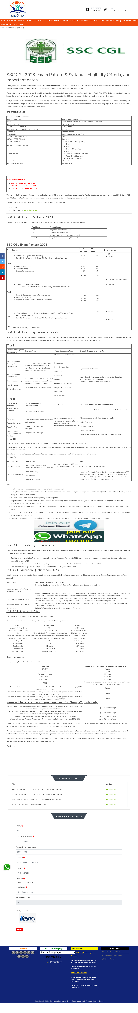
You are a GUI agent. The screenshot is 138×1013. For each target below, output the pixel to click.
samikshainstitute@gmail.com (119, 11)
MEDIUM (19, 879)
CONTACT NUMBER (24, 836)
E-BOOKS (40, 21)
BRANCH (20, 868)
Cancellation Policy (111, 951)
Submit (19, 929)
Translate (56, 962)
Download (112, 789)
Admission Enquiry (113, 21)
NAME (18, 826)
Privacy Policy (109, 959)
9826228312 (95, 10)
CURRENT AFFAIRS (53, 21)
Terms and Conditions (112, 955)
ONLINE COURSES (26, 21)
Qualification (21, 887)
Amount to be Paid (23, 898)
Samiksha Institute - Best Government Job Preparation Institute (77, 1001)
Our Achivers (82, 21)
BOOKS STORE (69, 21)
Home (3, 21)
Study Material (6, 24)
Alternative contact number (26, 847)
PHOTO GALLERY (97, 21)
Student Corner (129, 21)
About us (18, 24)
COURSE (19, 857)
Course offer (12, 21)
